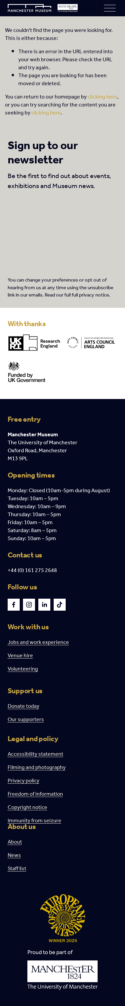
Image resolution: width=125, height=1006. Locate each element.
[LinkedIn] (44, 605)
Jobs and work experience (38, 643)
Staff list (17, 869)
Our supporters (26, 720)
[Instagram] (29, 605)
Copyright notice (27, 808)
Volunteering (23, 669)
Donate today (23, 706)
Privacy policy (23, 781)
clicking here (102, 97)
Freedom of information (35, 794)
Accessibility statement (35, 754)
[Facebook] (14, 605)
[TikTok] (60, 605)
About (15, 842)
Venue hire (20, 656)
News (14, 856)
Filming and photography (37, 768)
